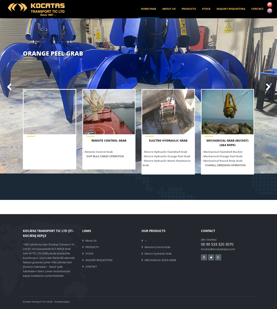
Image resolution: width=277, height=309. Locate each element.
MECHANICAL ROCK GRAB (160, 260)
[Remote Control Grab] (109, 112)
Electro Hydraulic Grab (158, 253)
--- (146, 240)
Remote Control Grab (157, 247)
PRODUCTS (189, 9)
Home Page (148, 9)
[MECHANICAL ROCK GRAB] (227, 112)
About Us (169, 9)
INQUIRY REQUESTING (231, 9)
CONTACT (257, 9)
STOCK (206, 9)
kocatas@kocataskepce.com (218, 249)
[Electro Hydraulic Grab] (168, 112)
